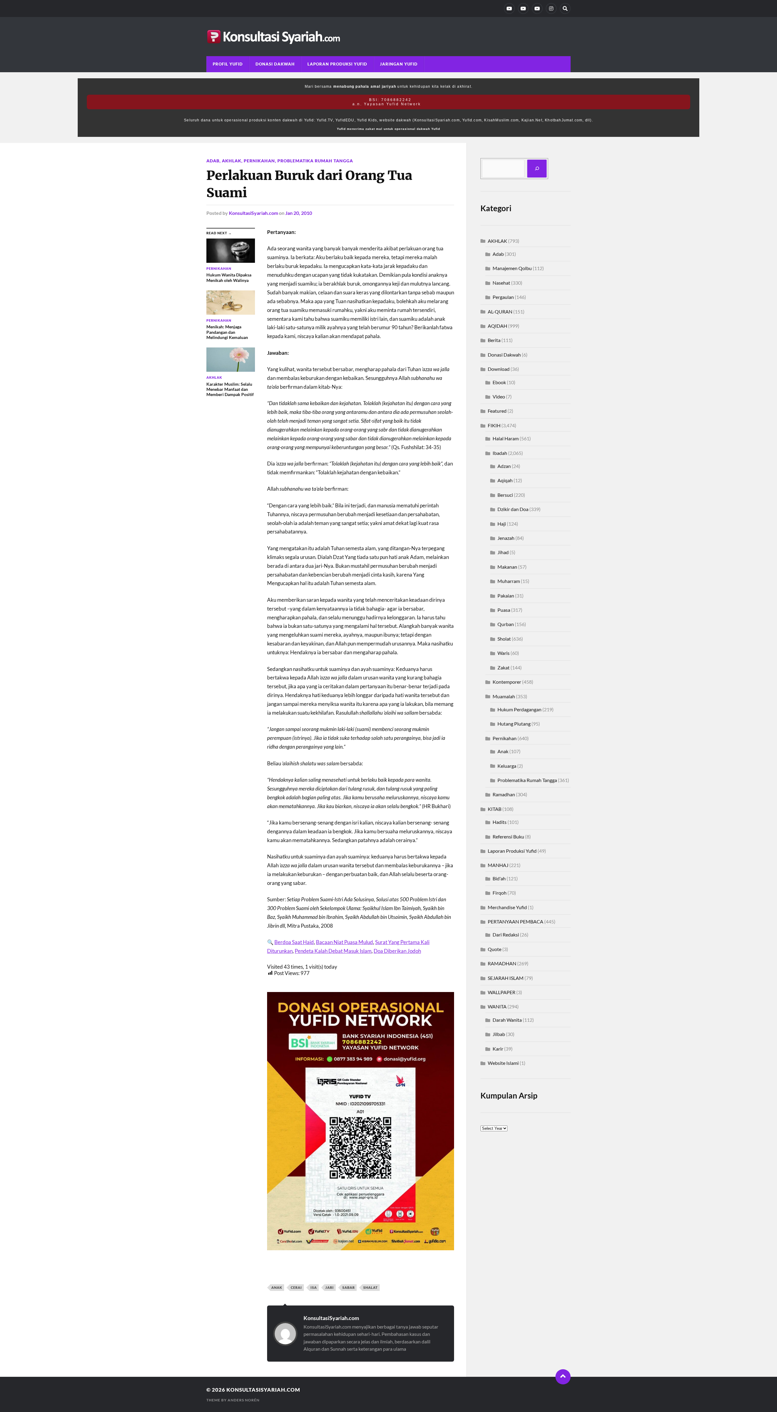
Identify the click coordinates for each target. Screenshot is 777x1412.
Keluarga (506, 766)
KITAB (494, 809)
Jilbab (499, 1034)
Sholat (504, 639)
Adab (212, 160)
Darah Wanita (507, 1020)
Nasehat (501, 283)
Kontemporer (507, 682)
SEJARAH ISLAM (506, 978)
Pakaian (505, 595)
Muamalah (504, 696)
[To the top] (563, 1376)
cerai (296, 1287)
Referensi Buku (508, 836)
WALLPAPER (501, 992)
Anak (502, 751)
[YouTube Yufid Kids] (537, 8)
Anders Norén (244, 1400)
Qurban (505, 624)
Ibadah (500, 453)
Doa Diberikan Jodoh (397, 951)
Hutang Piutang (514, 723)
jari (329, 1287)
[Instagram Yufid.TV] (551, 8)
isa (313, 1287)
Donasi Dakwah (275, 64)
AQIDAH (497, 326)
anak (276, 1287)
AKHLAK (231, 160)
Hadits (500, 822)
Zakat (503, 667)
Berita (494, 340)
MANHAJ (498, 865)
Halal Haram (506, 438)
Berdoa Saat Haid (294, 942)
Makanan (507, 567)
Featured (497, 411)
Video (499, 396)
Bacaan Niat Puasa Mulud (344, 942)
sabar (348, 1287)
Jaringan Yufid (399, 64)
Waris (503, 653)
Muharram (508, 581)
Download (499, 369)
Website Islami (503, 1063)
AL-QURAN (500, 311)
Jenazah (505, 538)
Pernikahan (259, 160)
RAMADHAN (502, 963)
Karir (498, 1048)
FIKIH (494, 425)
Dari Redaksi (506, 934)
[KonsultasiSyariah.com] (388, 36)
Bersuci (505, 495)
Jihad (503, 552)
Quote (494, 949)
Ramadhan (504, 794)
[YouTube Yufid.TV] (509, 8)
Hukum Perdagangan (519, 709)
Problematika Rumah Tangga (315, 160)
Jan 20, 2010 (298, 213)
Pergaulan (503, 297)
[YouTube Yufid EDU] (523, 8)
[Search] (565, 8)
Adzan (504, 466)
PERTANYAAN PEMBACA (515, 921)
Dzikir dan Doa (512, 509)
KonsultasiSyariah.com (253, 213)
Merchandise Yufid (507, 907)
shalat (370, 1287)
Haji (501, 524)
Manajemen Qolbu (512, 268)
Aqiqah (505, 480)
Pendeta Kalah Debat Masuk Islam (333, 951)
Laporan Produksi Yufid (337, 64)
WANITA (497, 1006)
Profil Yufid (228, 64)
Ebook (499, 382)
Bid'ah (499, 878)
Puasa (503, 610)
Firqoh (500, 893)
